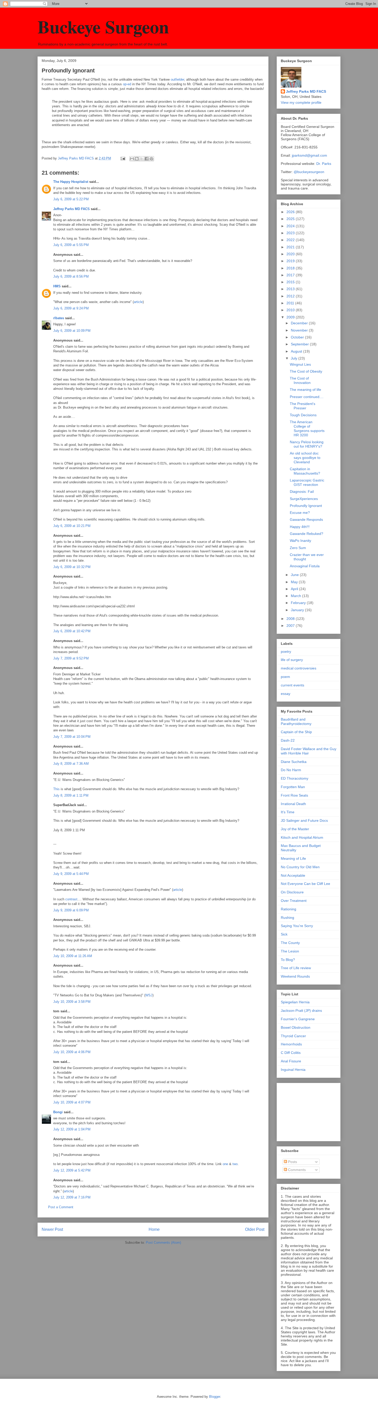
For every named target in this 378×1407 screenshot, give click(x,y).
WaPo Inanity (300, 541)
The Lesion (290, 951)
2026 (291, 212)
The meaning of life (305, 390)
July (294, 358)
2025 (291, 219)
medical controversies (298, 668)
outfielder (177, 79)
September (300, 344)
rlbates (58, 318)
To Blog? (288, 960)
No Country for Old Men (300, 867)
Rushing (287, 917)
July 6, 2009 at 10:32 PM (72, 567)
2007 (291, 626)
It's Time (287, 812)
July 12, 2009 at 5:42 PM (72, 1170)
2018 (291, 268)
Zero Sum (298, 548)
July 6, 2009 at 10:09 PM (72, 331)
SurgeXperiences (304, 499)
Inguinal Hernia (293, 1070)
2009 (291, 317)
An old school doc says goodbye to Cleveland (305, 457)
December (300, 323)
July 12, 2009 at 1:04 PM (72, 1129)
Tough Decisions (303, 415)
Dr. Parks (323, 164)
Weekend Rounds (295, 976)
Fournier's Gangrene (298, 1019)
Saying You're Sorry (297, 926)
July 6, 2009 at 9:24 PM (71, 308)
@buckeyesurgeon (308, 172)
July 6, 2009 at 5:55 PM (71, 245)
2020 (291, 254)
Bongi (58, 1112)
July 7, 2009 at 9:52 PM (71, 658)
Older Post (254, 1229)
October (298, 337)
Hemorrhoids (291, 1044)
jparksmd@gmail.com (309, 155)
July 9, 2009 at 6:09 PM (71, 910)
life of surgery (292, 660)
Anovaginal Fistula (305, 566)
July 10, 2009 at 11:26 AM (72, 956)
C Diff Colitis (291, 1053)
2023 (291, 233)
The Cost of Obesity (306, 371)
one (225, 1164)
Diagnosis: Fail (302, 491)
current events (292, 685)
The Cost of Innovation (300, 380)
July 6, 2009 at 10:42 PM (72, 631)
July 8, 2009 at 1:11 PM (70, 795)
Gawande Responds (306, 519)
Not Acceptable (293, 875)
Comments (296, 1170)
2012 (291, 296)
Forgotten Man (293, 787)
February (299, 603)
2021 (291, 247)
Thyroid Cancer (293, 1036)
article (138, 302)
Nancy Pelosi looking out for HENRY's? (306, 444)
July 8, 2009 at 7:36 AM (71, 764)
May (295, 582)
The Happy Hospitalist (70, 182)
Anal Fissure (291, 1061)
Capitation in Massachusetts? (305, 471)
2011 (290, 303)
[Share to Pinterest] (151, 158)
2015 (291, 282)
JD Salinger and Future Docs (304, 820)
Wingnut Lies (300, 364)
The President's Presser (302, 406)
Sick (284, 934)
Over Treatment (294, 901)
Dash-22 (288, 740)
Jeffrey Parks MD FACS (71, 209)
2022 (291, 240)
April (295, 589)
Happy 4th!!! (300, 527)
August (297, 351)
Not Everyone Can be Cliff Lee (305, 884)
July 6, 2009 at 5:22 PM (71, 199)
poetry (286, 651)
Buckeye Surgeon (103, 26)
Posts (292, 1162)
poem (285, 677)
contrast (71, 899)
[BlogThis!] (136, 158)
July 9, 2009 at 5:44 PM (71, 874)
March (296, 596)
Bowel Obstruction (295, 1027)
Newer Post (52, 1229)
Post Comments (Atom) (163, 1242)
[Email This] (131, 158)
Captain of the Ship (296, 732)
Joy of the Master (295, 829)
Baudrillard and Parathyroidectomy (296, 721)
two (235, 1164)
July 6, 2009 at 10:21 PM (72, 526)
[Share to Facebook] (146, 158)
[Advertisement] (306, 1110)
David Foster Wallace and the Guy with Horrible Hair (308, 751)
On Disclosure (292, 892)
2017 (291, 275)
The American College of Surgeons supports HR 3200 (307, 428)
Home (154, 1229)
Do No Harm (291, 770)
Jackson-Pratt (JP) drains (301, 1010)
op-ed (127, 84)
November (300, 330)
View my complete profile (301, 102)
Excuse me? (300, 513)
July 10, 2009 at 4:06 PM (72, 1052)
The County (290, 943)
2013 (291, 289)
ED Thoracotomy (294, 778)
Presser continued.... (306, 397)
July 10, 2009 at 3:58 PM (72, 1002)
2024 (291, 226)
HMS (57, 286)
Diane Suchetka (294, 762)
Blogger (214, 1397)
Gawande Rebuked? (306, 534)
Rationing (288, 909)
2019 (291, 261)
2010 (291, 310)
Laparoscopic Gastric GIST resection (307, 482)
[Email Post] (122, 158)
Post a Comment (60, 1207)
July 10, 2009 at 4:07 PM (72, 1102)
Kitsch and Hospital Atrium (302, 837)
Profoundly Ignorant (306, 506)
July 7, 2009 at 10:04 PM (72, 737)
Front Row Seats (294, 795)
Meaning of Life (293, 858)
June (295, 575)
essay (285, 694)
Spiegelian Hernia (295, 1002)
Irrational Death (293, 804)
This (56, 789)
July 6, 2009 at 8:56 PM (71, 276)
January (298, 610)
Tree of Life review (296, 968)
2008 (291, 619)
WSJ (148, 995)
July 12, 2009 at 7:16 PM (72, 1197)
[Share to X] (141, 158)
